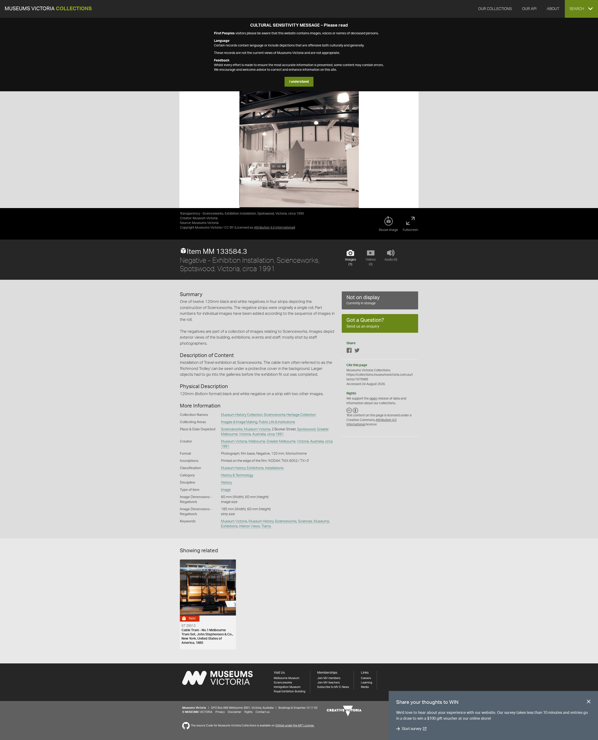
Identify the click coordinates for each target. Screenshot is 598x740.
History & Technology (237, 475)
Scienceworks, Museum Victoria (245, 429)
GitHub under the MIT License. (294, 725)
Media (365, 687)
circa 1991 (275, 434)
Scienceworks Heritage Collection (290, 415)
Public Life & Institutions (277, 422)
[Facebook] (349, 351)
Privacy (220, 712)
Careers (366, 678)
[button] (581, 9)
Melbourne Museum (286, 678)
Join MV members (328, 678)
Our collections (495, 9)
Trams (266, 526)
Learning (366, 682)
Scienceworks (286, 521)
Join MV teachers (328, 682)
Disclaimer (234, 712)
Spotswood (306, 429)
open (373, 398)
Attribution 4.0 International (274, 227)
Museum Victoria (234, 441)
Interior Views (249, 526)
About (553, 9)
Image (226, 490)
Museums (321, 521)
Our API (529, 9)
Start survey (411, 729)
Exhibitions (255, 468)
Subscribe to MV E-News (333, 687)
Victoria (245, 434)
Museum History (261, 521)
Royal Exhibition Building (289, 691)
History (226, 482)
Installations (274, 468)
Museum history (233, 468)
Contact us (263, 712)
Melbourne (257, 441)
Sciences (305, 521)
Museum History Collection (242, 415)
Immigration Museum (287, 687)
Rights (248, 712)
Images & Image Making (239, 422)
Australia (259, 434)
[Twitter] (357, 351)
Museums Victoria (48, 8)
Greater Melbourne (281, 441)
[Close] (589, 702)
